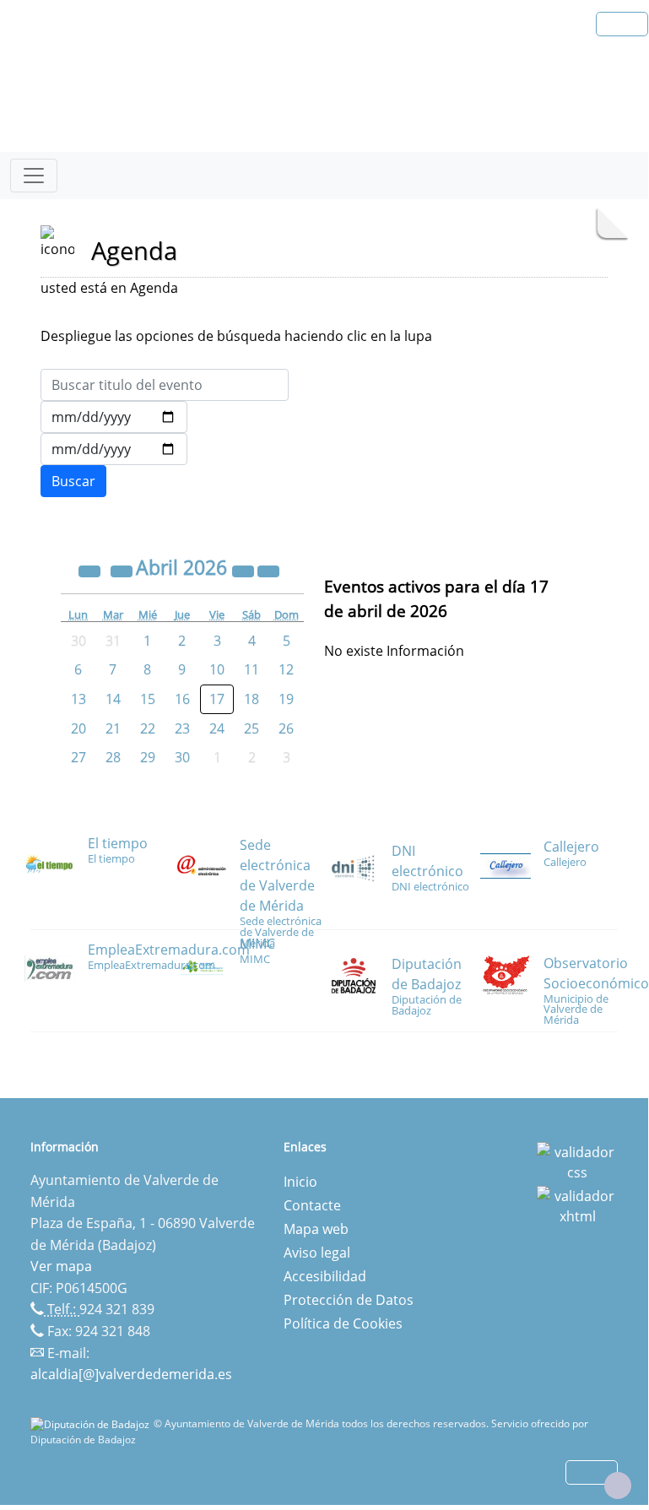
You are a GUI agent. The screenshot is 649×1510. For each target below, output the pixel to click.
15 (147, 699)
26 (286, 728)
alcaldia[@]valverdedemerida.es (131, 1374)
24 (216, 728)
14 (113, 699)
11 (251, 669)
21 (113, 728)
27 (78, 757)
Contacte (312, 1205)
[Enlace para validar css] (577, 1160)
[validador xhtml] (577, 1204)
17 (216, 699)
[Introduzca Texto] (165, 385)
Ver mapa (61, 1266)
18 (251, 699)
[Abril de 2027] (244, 569)
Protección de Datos (349, 1300)
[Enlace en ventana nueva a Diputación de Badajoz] (92, 1423)
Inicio (300, 1181)
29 (147, 757)
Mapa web (316, 1229)
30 (182, 757)
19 (286, 699)
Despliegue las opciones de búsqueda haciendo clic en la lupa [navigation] (236, 336)
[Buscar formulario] (73, 481)
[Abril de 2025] (91, 569)
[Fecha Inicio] (114, 417)
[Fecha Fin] (114, 449)
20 (78, 728)
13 (78, 699)
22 (147, 728)
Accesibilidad (325, 1276)
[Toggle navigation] (33, 175)
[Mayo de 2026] (268, 569)
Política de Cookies (343, 1323)
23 (182, 728)
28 (113, 757)
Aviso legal (317, 1252)
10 (216, 669)
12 (286, 669)
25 (251, 728)
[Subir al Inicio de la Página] (617, 1485)
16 (182, 699)
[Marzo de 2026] (123, 569)
